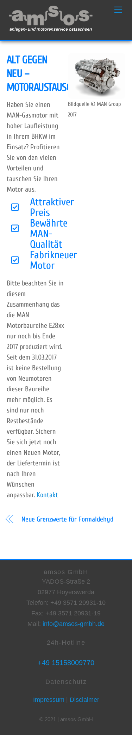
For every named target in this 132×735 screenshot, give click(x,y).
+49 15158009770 (66, 663)
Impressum (48, 699)
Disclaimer (83, 699)
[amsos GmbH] (51, 31)
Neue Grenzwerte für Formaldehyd (67, 519)
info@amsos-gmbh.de (74, 623)
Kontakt (47, 495)
